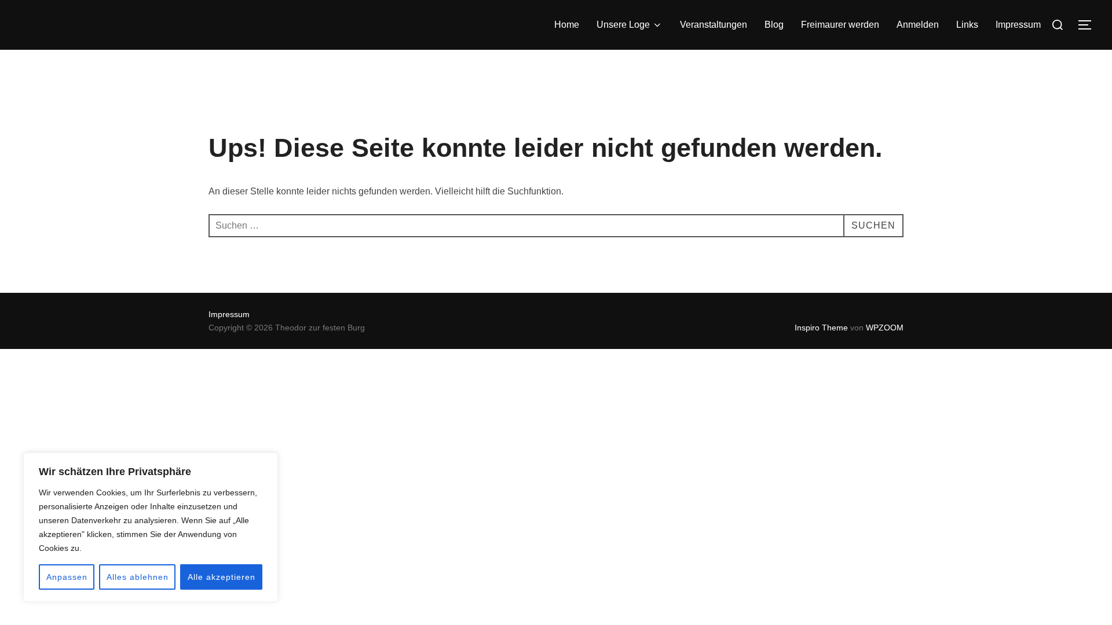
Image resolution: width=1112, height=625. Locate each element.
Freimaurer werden (840, 25)
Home (566, 25)
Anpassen (66, 577)
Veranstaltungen (713, 25)
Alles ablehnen (138, 577)
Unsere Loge (623, 25)
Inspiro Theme (821, 327)
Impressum (1018, 25)
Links (967, 25)
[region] (150, 527)
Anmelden (918, 25)
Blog (774, 25)
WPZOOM (885, 327)
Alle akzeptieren (221, 577)
